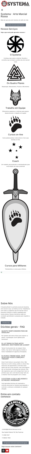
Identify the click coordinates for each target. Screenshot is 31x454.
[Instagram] (3, 451)
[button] (15, 10)
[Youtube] (7, 451)
